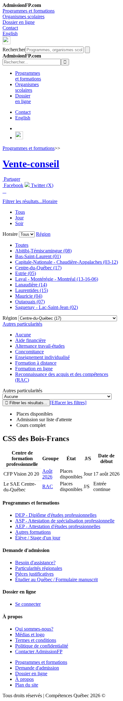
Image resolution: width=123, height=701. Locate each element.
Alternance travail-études (40, 346)
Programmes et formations (29, 11)
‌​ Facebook (13, 185)
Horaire (49, 201)
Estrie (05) (25, 273)
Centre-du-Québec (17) (38, 267)
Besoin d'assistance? (35, 562)
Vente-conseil (31, 163)
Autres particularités (22, 324)
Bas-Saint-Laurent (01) (38, 256)
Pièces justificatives (34, 574)
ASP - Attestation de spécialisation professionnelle (64, 520)
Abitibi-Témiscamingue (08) (43, 250)
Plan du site (26, 684)
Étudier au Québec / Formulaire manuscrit (56, 579)
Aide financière (30, 340)
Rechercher (14, 49)
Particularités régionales (38, 568)
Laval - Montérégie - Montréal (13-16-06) (56, 279)
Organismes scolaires (23, 16)
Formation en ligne (34, 368)
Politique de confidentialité (41, 646)
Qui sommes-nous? (34, 629)
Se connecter (28, 604)
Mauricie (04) (28, 296)
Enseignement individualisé (42, 357)
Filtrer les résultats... (22, 201)
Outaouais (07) (30, 301)
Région (43, 234)
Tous (20, 212)
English (10, 33)
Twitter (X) (41, 185)
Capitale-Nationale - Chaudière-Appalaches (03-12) (66, 262)
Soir (19, 223)
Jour (19, 217)
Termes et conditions (35, 640)
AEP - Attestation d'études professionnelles (57, 526)
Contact (10, 27)
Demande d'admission (37, 668)
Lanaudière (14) (31, 284)
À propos (24, 679)
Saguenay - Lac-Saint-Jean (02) (46, 307)
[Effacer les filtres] (68, 402)
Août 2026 (47, 473)
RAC (47, 486)
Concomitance (29, 351)
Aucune (23, 334)
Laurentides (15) (31, 290)
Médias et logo (29, 634)
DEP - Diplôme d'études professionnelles (56, 515)
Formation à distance (35, 363)
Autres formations (33, 532)
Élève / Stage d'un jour (37, 537)
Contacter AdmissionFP (38, 651)
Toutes (21, 245)
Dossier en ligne (19, 22)
